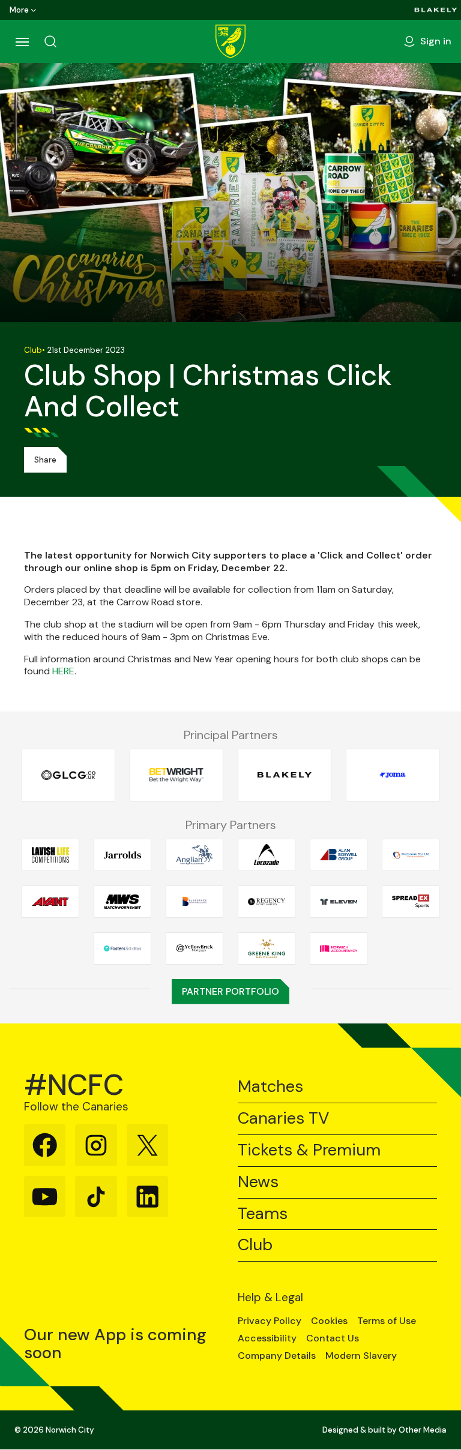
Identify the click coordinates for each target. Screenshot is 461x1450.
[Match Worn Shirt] (122, 901)
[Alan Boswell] (338, 854)
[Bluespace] (194, 901)
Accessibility (267, 1338)
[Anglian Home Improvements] (194, 854)
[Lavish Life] (50, 854)
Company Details (277, 1356)
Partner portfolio (230, 991)
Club (255, 1245)
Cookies (329, 1321)
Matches (270, 1086)
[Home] (230, 41)
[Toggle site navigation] (21, 41)
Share (45, 460)
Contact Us (332, 1338)
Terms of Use (386, 1321)
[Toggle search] (50, 41)
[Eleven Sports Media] (338, 901)
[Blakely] (436, 10)
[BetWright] (176, 775)
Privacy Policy (269, 1321)
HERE (63, 671)
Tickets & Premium (309, 1150)
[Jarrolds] (122, 854)
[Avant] (50, 901)
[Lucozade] (266, 854)
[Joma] (393, 775)
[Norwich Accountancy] (338, 948)
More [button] (19, 10)
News (258, 1182)
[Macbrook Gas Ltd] (410, 854)
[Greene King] (266, 948)
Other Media (423, 1430)
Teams (263, 1213)
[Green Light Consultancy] (68, 775)
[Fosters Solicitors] (122, 948)
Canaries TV (283, 1118)
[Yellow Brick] (194, 948)
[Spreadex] (410, 901)
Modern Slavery (361, 1356)
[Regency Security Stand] (266, 901)
